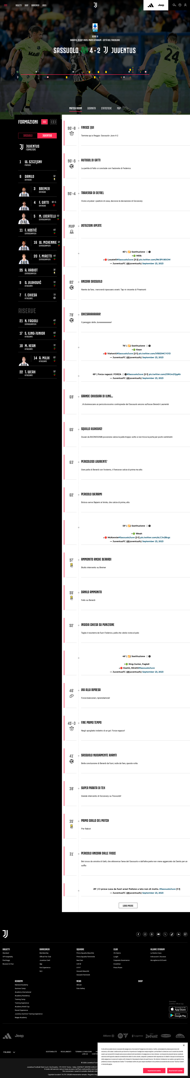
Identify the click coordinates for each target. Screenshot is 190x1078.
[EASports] (123, 1036)
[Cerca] (174, 5)
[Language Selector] (14, 1053)
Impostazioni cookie (154, 1070)
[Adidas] (151, 5)
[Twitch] (185, 934)
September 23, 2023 (152, 263)
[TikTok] (172, 934)
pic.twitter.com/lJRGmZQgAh (165, 374)
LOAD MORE (128, 905)
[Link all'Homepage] (95, 5)
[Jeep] (161, 5)
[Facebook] (138, 934)
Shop (26, 5)
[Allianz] (108, 1036)
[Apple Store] (178, 1009)
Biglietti (19, 5)
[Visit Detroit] (152, 1036)
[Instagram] (145, 934)
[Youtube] (158, 934)
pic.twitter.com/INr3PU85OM (154, 259)
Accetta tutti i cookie (175, 1070)
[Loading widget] (85, 75)
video (44, 5)
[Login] (185, 5)
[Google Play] (178, 1015)
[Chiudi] (184, 1045)
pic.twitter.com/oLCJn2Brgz (155, 537)
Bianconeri (35, 5)
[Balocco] (166, 1036)
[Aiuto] (180, 5)
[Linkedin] (179, 934)
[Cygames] (137, 1036)
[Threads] (152, 934)
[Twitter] (165, 934)
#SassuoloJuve (125, 259)
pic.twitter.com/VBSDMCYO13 (154, 353)
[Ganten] (180, 1036)
